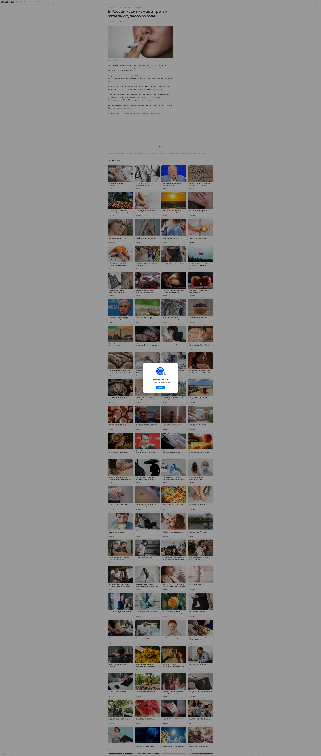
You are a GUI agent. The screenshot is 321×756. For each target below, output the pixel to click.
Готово (160, 387)
